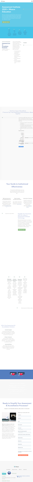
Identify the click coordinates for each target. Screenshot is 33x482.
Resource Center (14, 469)
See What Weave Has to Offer (20, 33)
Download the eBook (14, 34)
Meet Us (20, 469)
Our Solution (8, 469)
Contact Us (25, 469)
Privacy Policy (4, 480)
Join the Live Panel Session (9, 34)
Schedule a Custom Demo (25, 33)
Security (8, 480)
